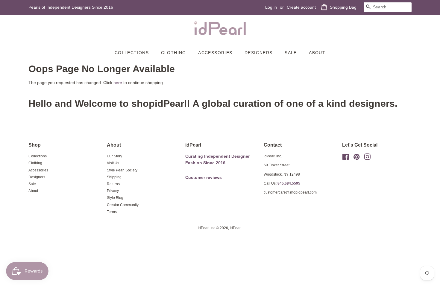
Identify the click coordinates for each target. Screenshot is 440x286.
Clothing (173, 52)
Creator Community (123, 205)
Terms (112, 212)
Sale (291, 52)
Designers (259, 52)
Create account (301, 7)
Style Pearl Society (122, 170)
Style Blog (115, 198)
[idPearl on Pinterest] (356, 158)
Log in (271, 7)
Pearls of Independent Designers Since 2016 (70, 7)
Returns (113, 184)
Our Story (114, 156)
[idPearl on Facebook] (345, 158)
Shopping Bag (343, 7)
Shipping (114, 177)
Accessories (215, 52)
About (317, 52)
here (117, 82)
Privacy (113, 191)
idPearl (236, 228)
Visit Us (113, 163)
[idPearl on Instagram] (367, 158)
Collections (132, 52)
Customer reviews (203, 177)
